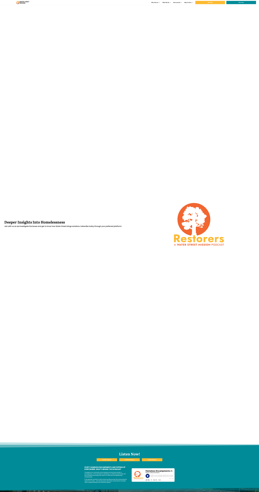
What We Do (165, 2)
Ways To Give (187, 2)
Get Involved (176, 2)
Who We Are (154, 2)
